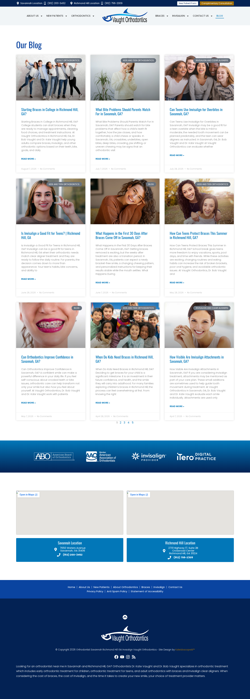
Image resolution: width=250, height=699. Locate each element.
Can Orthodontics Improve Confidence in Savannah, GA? (47, 359)
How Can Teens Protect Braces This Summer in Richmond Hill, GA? (198, 235)
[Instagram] (128, 657)
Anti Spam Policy (117, 591)
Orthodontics (80, 15)
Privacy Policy (95, 591)
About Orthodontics (125, 587)
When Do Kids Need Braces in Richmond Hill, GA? (124, 359)
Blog (219, 15)
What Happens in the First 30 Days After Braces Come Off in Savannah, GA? (122, 235)
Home (71, 587)
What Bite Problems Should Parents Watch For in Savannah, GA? (123, 111)
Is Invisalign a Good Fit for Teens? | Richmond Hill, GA (50, 235)
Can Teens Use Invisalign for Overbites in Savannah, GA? (196, 111)
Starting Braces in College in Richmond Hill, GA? (49, 111)
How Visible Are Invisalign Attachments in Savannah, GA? (197, 359)
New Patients (54, 15)
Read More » (28, 158)
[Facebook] (116, 657)
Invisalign (178, 15)
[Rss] (134, 657)
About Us (33, 15)
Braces (159, 15)
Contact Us (201, 15)
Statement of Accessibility (147, 591)
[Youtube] (122, 657)
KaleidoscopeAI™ (185, 649)
